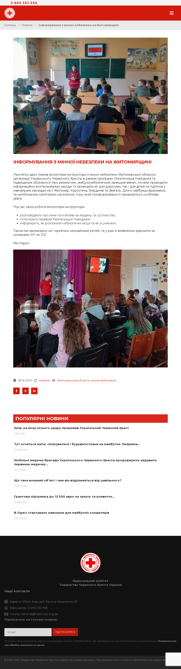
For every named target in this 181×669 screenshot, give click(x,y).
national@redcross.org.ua (39, 614)
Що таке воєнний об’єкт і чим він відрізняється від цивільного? (67, 480)
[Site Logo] (11, 13)
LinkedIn (34, 391)
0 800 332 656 (24, 3)
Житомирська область (73, 380)
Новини (44, 380)
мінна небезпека (103, 380)
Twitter (25, 391)
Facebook (16, 391)
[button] (173, 13)
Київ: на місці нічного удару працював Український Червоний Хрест (71, 428)
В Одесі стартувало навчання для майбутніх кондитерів (61, 512)
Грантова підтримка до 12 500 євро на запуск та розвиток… (64, 496)
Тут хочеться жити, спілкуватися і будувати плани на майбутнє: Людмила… (77, 444)
